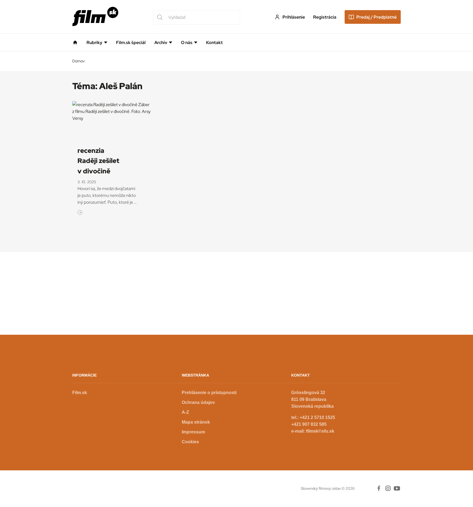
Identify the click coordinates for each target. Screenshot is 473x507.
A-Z (185, 412)
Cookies (190, 441)
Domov (78, 61)
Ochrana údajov (198, 402)
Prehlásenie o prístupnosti (209, 392)
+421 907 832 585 (309, 424)
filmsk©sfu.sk (320, 431)
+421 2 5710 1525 (317, 417)
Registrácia (324, 17)
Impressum (193, 432)
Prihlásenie (293, 17)
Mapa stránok (196, 422)
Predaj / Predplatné (376, 17)
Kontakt (214, 42)
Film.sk (79, 392)
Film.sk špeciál (131, 42)
